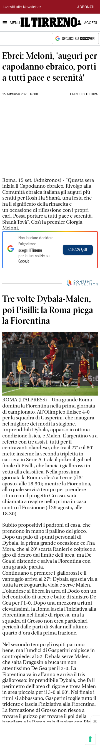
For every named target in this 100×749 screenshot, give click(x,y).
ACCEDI (90, 23)
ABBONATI (85, 7)
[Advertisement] (44, 140)
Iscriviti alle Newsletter (22, 7)
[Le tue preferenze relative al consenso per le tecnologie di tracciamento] (90, 739)
